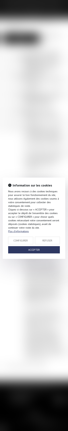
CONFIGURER (20, 240)
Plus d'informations (18, 231)
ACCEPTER (34, 249)
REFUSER (47, 240)
